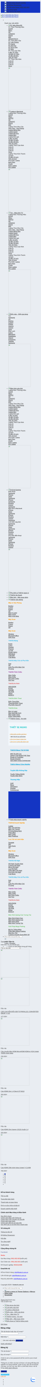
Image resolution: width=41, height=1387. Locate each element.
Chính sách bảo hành (8, 1221)
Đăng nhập (19, 1340)
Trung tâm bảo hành (7, 1199)
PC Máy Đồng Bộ (16, 25)
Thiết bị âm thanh (16, 595)
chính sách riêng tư (11, 1368)
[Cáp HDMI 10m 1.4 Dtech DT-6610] (15, 1085)
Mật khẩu (4, 1337)
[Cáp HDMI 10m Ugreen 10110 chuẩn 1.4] (15, 1123)
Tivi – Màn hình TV (16, 213)
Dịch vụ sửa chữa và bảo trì (10, 1205)
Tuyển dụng (5, 1245)
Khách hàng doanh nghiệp (16, 3)
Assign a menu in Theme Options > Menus (20, 1291)
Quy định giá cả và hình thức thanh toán (14, 1224)
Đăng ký (4, 1371)
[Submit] (5, 1290)
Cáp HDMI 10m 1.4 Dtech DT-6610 (12, 1091)
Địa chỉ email (6, 1354)
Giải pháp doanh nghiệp (18, 819)
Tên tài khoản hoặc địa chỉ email (12, 1331)
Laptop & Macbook (16, 111)
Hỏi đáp (3, 1238)
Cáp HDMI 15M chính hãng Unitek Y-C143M (16, 1168)
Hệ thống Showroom (13, 5)
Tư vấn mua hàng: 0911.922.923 (17, 7)
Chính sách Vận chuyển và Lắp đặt (12, 1219)
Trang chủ (4, 941)
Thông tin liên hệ (6, 1232)
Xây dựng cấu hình (13, 12)
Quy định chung (6, 1216)
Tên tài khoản (6, 1351)
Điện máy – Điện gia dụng (19, 314)
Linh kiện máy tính (12, 1307)
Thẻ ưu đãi (4, 1196)
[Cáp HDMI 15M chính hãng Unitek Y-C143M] (15, 1161)
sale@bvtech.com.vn (19, 1275)
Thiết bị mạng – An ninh (18, 718)
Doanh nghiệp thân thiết (9, 1209)
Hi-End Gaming (15, 490)
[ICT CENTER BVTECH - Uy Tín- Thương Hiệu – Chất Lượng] (9, 16)
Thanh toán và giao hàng (9, 1202)
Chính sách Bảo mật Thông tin (11, 1218)
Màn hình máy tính (16, 388)
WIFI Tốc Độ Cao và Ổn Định (18, 736)
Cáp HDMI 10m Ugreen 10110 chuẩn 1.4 (14, 1129)
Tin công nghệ (11, 9)
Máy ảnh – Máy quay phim (19, 597)
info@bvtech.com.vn (21, 1272)
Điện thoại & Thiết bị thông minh (17, 1321)
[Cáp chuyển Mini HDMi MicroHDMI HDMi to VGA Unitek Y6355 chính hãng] (15, 1045)
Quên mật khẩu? (6, 1344)
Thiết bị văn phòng (16, 599)
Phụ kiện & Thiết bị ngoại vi (19, 593)
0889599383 (5, 1374)
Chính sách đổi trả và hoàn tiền (11, 1223)
